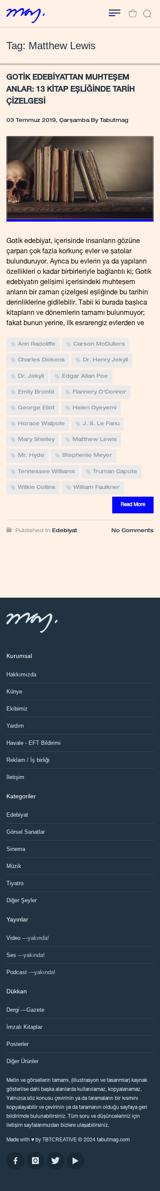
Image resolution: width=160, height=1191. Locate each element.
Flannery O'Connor (99, 392)
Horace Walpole (41, 424)
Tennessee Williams (46, 471)
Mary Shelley (36, 439)
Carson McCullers (99, 344)
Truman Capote (115, 471)
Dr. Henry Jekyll (105, 360)
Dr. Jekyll (31, 376)
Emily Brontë (36, 392)
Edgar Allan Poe (85, 376)
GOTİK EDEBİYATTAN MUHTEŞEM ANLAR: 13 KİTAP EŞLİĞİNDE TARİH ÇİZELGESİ (70, 90)
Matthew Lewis (95, 439)
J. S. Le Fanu (101, 424)
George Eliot (36, 408)
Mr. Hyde (31, 456)
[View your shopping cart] (131, 14)
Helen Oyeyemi (94, 408)
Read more (133, 504)
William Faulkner (96, 487)
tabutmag (114, 120)
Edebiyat (64, 530)
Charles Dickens (41, 360)
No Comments (132, 530)
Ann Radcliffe (36, 344)
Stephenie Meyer (87, 456)
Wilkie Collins (36, 487)
